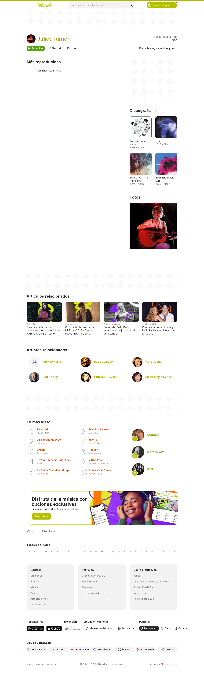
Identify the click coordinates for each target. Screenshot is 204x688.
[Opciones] (75, 48)
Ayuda (137, 575)
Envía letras (88, 587)
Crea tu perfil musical (93, 575)
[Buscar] (131, 5)
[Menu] (31, 5)
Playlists (34, 593)
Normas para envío (144, 598)
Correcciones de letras (94, 593)
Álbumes (35, 587)
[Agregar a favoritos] (68, 48)
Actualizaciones (39, 598)
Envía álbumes (89, 581)
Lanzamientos (38, 604)
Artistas (34, 581)
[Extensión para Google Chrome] (72, 628)
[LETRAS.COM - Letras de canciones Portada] (45, 5)
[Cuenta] (174, 5)
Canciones (36, 575)
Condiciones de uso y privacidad (152, 581)
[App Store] (54, 628)
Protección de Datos (145, 587)
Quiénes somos (142, 593)
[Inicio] (28, 531)
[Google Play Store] (35, 628)
